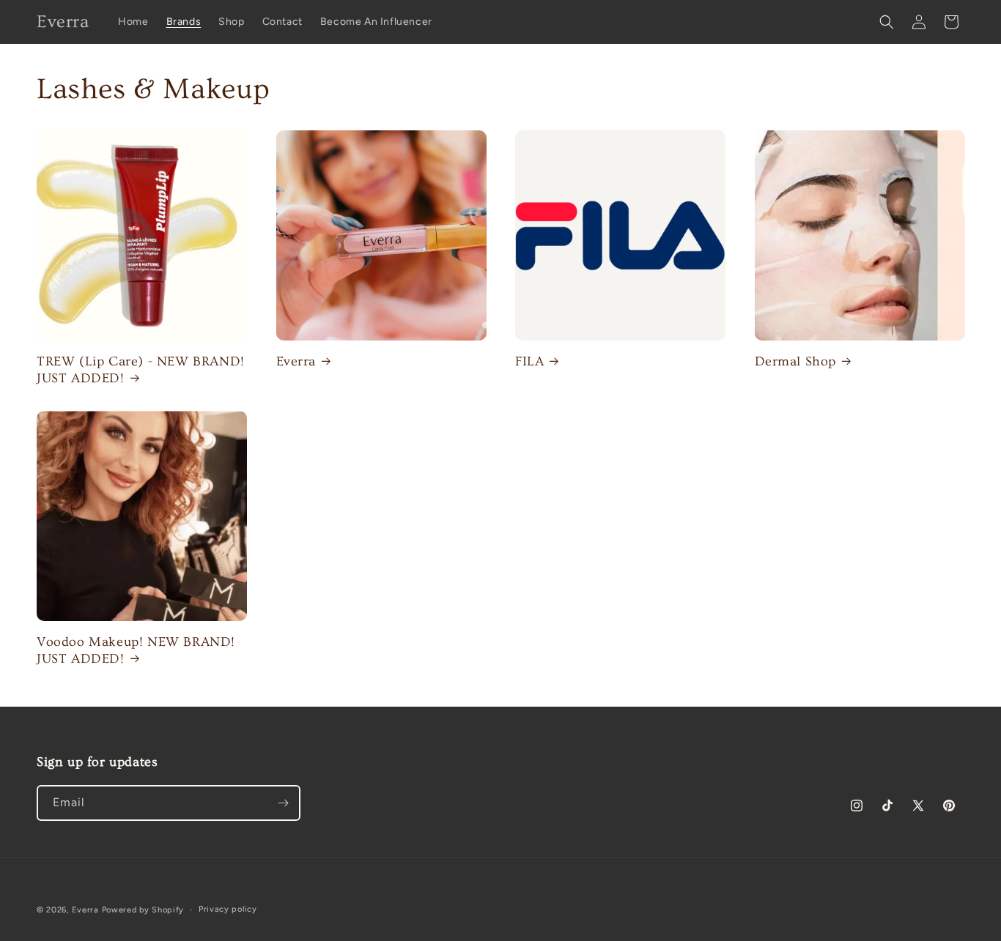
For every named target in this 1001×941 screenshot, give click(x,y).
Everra (296, 361)
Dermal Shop (796, 361)
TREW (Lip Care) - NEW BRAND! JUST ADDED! (141, 370)
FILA (529, 361)
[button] (887, 22)
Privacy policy (228, 909)
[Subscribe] (283, 803)
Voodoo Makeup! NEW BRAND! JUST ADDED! (136, 650)
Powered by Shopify (143, 910)
